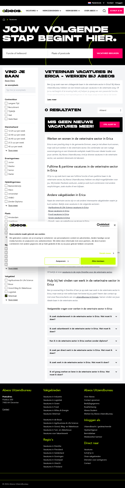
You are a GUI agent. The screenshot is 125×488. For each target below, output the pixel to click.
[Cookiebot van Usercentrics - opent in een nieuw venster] (98, 225)
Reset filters (10, 80)
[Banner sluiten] (115, 225)
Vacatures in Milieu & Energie (56, 410)
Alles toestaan (98, 261)
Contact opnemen (92, 400)
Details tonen (105, 253)
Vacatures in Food (51, 407)
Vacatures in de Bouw (52, 419)
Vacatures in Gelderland (53, 453)
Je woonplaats (11, 85)
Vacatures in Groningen (53, 456)
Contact (87, 463)
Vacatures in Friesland (52, 466)
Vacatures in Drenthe (52, 446)
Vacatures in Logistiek (52, 400)
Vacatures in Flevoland (53, 449)
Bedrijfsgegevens (91, 403)
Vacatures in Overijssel (53, 460)
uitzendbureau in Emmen (87, 297)
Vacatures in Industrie (52, 396)
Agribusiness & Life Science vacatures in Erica (68, 207)
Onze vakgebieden (92, 456)
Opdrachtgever (90, 430)
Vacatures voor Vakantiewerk (55, 433)
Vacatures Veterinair (51, 413)
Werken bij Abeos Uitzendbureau (98, 413)
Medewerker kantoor (93, 437)
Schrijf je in (89, 453)
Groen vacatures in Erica (59, 217)
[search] (104, 11)
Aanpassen (61, 261)
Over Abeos (89, 396)
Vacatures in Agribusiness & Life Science (60, 423)
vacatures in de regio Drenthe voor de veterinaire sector (87, 272)
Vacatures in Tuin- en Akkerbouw (57, 430)
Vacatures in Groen (51, 403)
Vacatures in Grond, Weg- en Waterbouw (60, 426)
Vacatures (88, 449)
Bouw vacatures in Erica (58, 211)
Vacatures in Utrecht (52, 463)
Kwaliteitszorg (90, 407)
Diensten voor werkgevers (95, 460)
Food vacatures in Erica (58, 214)
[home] (3, 19)
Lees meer (52, 99)
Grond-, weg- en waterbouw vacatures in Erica (68, 221)
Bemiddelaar (89, 433)
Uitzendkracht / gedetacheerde (97, 426)
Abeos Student (90, 410)
